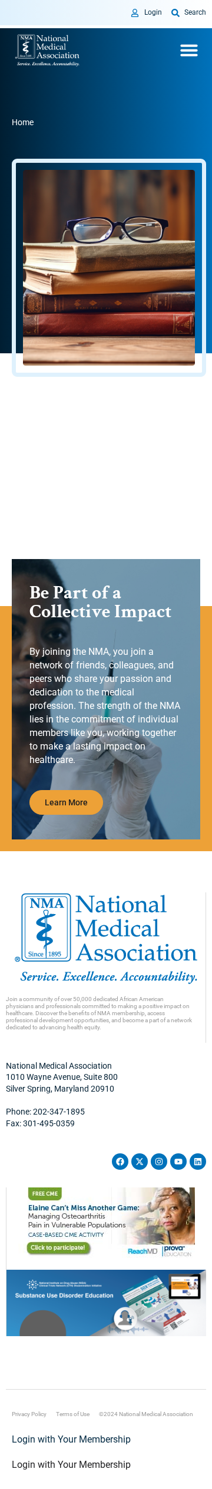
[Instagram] (159, 1161)
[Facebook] (120, 1161)
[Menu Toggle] (189, 50)
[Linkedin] (198, 1161)
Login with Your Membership (71, 1439)
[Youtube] (178, 1161)
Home (23, 122)
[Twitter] (139, 1161)
